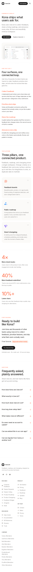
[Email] (9, 474)
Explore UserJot (19, 37)
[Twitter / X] (3, 474)
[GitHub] (6, 474)
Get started (23, 3)
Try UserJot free (8, 348)
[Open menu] (29, 3)
